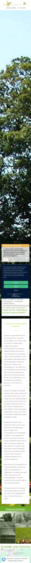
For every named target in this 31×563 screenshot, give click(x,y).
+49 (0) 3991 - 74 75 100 (15, 8)
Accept (15, 282)
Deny (16, 286)
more (16, 290)
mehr (6, 259)
